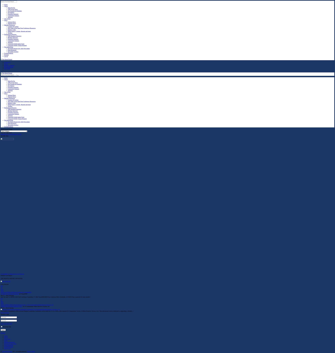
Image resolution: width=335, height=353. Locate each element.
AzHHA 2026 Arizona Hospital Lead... (11, 306)
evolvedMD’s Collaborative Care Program (12, 274)
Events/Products (8, 53)
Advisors (10, 17)
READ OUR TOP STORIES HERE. (11, 134)
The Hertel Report (7, 351)
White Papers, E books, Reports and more (19, 31)
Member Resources (9, 25)
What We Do (11, 8)
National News (12, 23)
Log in (6, 56)
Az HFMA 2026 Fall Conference (10, 294)
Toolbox (10, 33)
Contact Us (7, 62)
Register (6, 55)
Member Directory (13, 37)
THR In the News (13, 9)
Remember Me (7, 327)
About (6, 6)
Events (6, 64)
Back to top (7, 348)
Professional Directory (10, 34)
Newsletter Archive (13, 51)
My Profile (7, 68)
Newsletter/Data (8, 47)
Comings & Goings (13, 26)
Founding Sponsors (13, 14)
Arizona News (12, 22)
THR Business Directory (14, 36)
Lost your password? (6, 323)
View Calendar (5, 312)
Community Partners (13, 15)
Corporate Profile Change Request (17, 45)
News (5, 20)
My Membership (8, 67)
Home (6, 4)
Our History (11, 12)
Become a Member (9, 65)
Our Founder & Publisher (15, 11)
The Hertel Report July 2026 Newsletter (19, 48)
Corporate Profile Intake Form (16, 44)
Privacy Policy (31, 351)
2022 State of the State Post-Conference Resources (22, 28)
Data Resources (12, 50)
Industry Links (12, 30)
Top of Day (7, 19)
